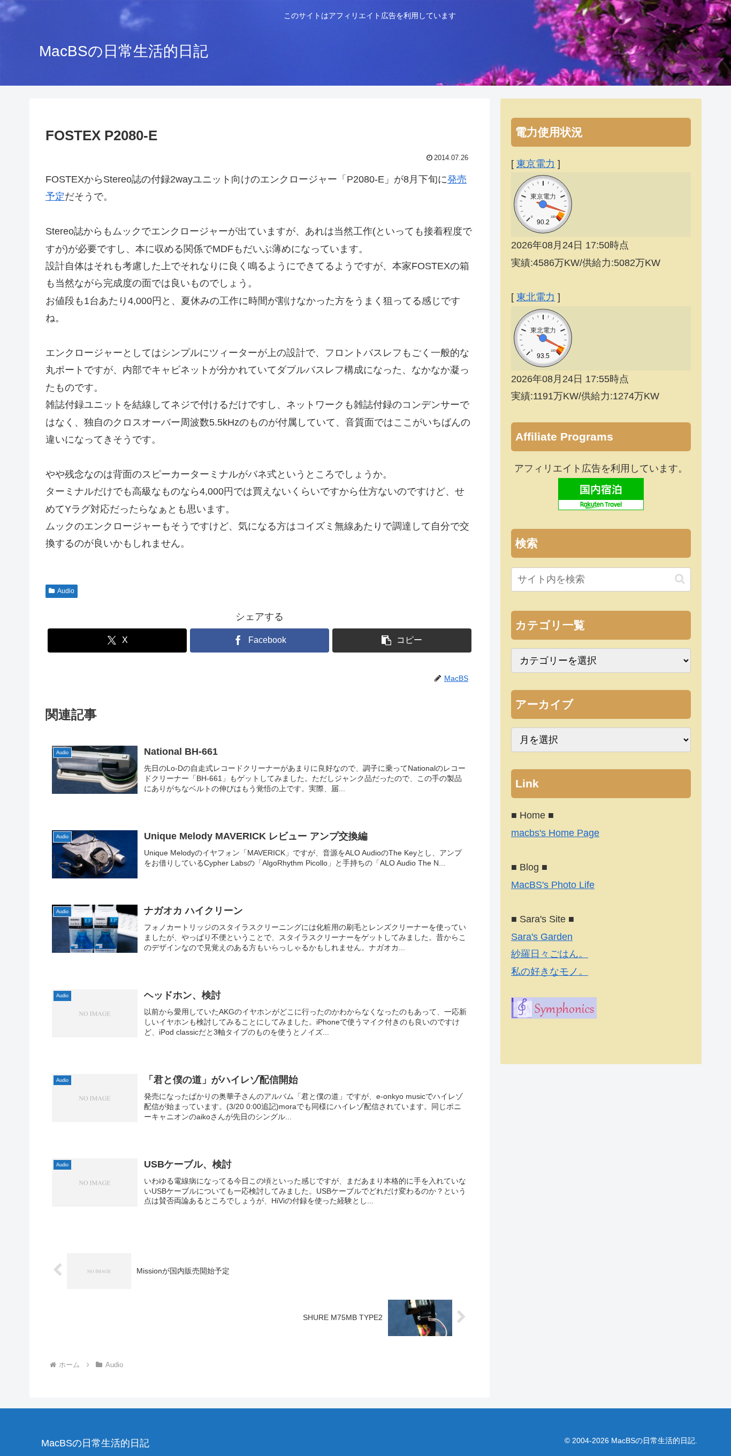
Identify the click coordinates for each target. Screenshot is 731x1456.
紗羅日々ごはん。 (549, 954)
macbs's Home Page (555, 833)
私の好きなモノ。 (549, 971)
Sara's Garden (542, 936)
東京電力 (535, 163)
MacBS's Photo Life (553, 884)
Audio (65, 591)
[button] (401, 640)
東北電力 (535, 297)
